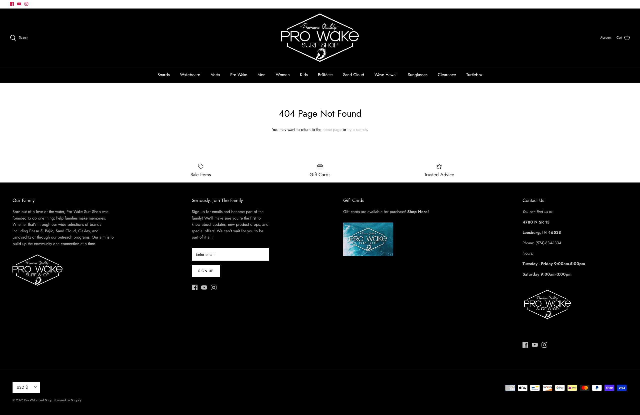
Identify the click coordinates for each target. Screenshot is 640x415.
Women (283, 75)
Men (262, 75)
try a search (357, 129)
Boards (164, 75)
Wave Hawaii (386, 75)
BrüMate (325, 75)
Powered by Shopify (67, 400)
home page (332, 129)
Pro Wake (238, 75)
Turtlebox (474, 75)
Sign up (206, 270)
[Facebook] (12, 4)
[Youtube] (19, 4)
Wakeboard (190, 75)
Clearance (447, 75)
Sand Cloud (353, 75)
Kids (304, 75)
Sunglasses (418, 75)
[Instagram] (26, 4)
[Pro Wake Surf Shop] (320, 38)
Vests (215, 75)
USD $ (22, 387)
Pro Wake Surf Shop (38, 400)
